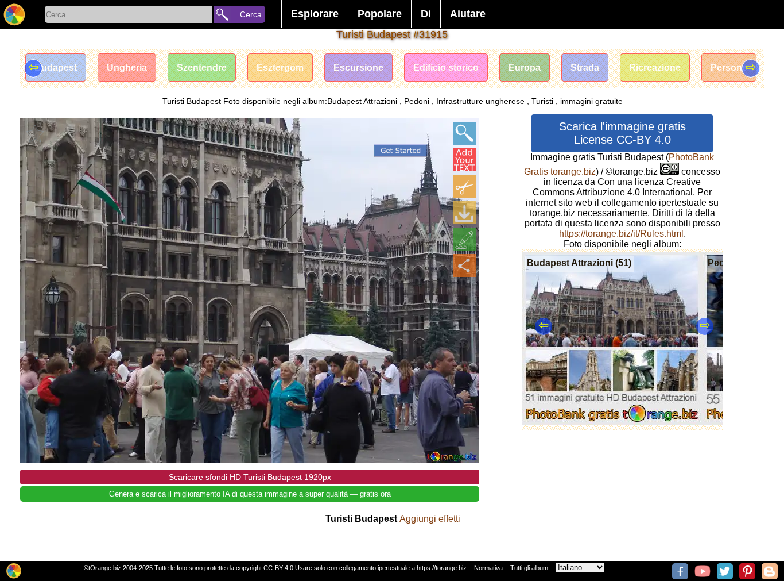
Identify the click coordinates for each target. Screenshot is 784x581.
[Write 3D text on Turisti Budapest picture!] (464, 159)
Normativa (488, 567)
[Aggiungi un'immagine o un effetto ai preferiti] (35, 133)
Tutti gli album (529, 567)
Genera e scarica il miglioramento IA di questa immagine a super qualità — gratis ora (250, 494)
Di (426, 14)
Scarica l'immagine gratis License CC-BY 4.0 (622, 133)
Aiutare (468, 14)
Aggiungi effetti (429, 519)
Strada (584, 67)
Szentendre (202, 67)
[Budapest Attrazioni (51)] (612, 421)
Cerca (251, 14)
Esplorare (315, 14)
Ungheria (127, 67)
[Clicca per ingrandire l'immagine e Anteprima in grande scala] (464, 133)
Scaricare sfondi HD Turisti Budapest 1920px (250, 477)
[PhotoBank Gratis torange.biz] (14, 14)
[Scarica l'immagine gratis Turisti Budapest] (464, 212)
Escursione (358, 67)
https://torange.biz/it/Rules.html (621, 233)
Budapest (55, 67)
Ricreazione (655, 67)
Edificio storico (446, 67)
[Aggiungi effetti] (464, 239)
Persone (729, 67)
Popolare (380, 14)
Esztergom (280, 67)
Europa (525, 67)
